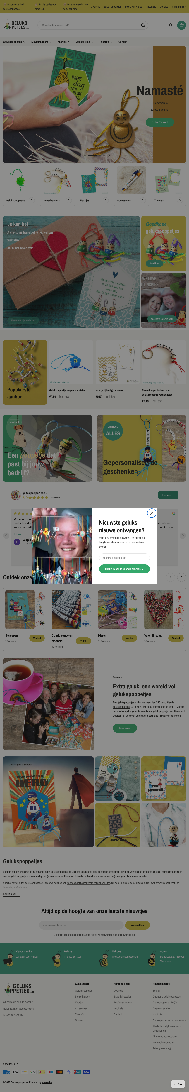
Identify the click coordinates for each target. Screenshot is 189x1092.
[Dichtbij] (151, 513)
